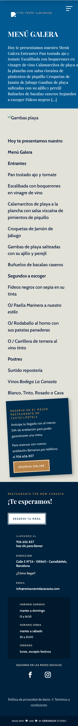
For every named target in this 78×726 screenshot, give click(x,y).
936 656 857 (25, 456)
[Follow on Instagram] (48, 675)
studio (54, 721)
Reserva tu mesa (27, 518)
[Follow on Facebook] (30, 675)
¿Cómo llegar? (25, 573)
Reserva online (31, 466)
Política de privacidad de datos (29, 699)
